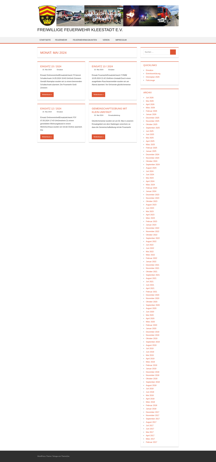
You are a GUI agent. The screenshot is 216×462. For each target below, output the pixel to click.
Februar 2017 (151, 442)
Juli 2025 (149, 131)
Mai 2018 (150, 395)
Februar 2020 (151, 325)
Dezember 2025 (152, 118)
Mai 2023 (150, 211)
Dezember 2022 (152, 228)
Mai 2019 (150, 355)
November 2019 (152, 335)
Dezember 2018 (152, 372)
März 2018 (150, 402)
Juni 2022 (150, 248)
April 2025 (150, 141)
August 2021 (151, 278)
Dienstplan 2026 (152, 77)
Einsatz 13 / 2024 (102, 66)
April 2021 (150, 288)
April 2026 (150, 104)
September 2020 (153, 305)
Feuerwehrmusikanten (85, 40)
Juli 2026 (149, 98)
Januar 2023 (151, 225)
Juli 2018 (149, 389)
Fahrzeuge (150, 80)
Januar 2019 (151, 369)
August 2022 (151, 241)
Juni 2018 (150, 392)
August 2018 (151, 385)
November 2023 (152, 198)
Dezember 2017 (152, 412)
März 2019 (150, 362)
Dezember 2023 (152, 195)
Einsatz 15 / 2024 (50, 66)
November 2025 (152, 121)
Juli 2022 (149, 245)
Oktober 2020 (151, 302)
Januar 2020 (151, 328)
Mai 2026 (150, 101)
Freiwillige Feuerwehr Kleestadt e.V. (80, 29)
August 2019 (151, 345)
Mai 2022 (150, 252)
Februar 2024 (151, 188)
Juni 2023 (150, 208)
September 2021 (153, 275)
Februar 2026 (151, 111)
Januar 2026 (151, 114)
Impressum (121, 40)
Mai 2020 (150, 315)
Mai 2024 (150, 178)
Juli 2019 (149, 348)
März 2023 (150, 218)
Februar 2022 (151, 258)
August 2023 (151, 205)
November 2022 (152, 231)
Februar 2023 (151, 221)
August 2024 (151, 168)
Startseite (45, 40)
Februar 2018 (151, 405)
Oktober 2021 (151, 272)
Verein (106, 40)
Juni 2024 (150, 174)
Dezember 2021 (152, 265)
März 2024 (150, 185)
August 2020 (151, 308)
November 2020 (152, 298)
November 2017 (152, 415)
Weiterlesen (46, 94)
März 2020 (150, 322)
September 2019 (153, 342)
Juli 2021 (149, 282)
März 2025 (150, 144)
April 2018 (150, 399)
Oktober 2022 (151, 235)
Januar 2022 (151, 262)
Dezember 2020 (152, 295)
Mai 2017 (150, 432)
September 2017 (153, 419)
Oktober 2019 (151, 338)
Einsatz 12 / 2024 (50, 108)
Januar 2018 (151, 409)
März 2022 (150, 255)
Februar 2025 (151, 148)
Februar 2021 (151, 292)
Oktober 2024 (151, 161)
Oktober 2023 (151, 201)
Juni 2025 (150, 134)
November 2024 (152, 158)
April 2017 (150, 435)
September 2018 (153, 382)
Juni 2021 (150, 285)
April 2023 (150, 215)
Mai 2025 (150, 138)
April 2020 (150, 318)
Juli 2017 (149, 425)
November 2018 (152, 375)
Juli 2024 (149, 171)
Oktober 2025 (151, 124)
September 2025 (153, 128)
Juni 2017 (150, 429)
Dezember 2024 (152, 154)
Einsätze (60, 69)
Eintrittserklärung (153, 74)
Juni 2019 (150, 352)
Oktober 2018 (151, 379)
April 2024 (150, 181)
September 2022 (153, 238)
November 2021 (152, 268)
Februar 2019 (151, 365)
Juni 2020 (150, 312)
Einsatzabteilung (114, 115)
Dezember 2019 (152, 332)
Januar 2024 (151, 191)
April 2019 (150, 359)
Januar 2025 (151, 151)
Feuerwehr (61, 40)
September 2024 (153, 164)
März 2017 (150, 439)
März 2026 (150, 108)
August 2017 (151, 422)
